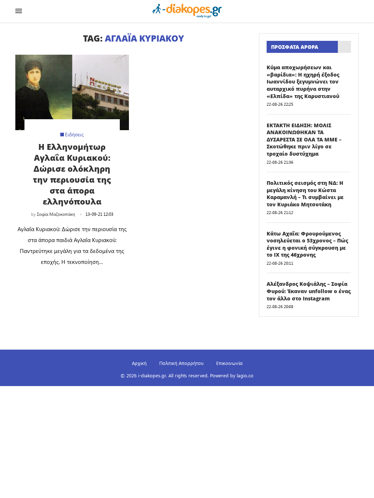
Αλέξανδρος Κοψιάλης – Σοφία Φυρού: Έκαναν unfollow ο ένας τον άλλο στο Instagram (309, 290)
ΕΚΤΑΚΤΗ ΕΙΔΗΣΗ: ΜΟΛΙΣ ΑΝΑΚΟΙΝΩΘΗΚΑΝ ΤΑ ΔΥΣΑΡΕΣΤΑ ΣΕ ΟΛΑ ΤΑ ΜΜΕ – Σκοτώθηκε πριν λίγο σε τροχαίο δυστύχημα (304, 139)
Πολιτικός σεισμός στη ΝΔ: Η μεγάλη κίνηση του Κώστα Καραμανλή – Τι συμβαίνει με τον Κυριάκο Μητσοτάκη (305, 193)
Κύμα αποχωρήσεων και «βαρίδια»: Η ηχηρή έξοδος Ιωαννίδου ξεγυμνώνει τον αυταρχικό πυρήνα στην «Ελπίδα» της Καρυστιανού (303, 81)
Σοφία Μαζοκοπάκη (56, 214)
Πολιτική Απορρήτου (181, 363)
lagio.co (245, 375)
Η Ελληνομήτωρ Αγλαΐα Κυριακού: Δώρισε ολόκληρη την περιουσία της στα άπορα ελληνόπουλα (72, 174)
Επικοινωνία (229, 363)
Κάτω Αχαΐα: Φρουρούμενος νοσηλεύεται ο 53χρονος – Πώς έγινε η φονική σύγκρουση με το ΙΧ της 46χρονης (307, 244)
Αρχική (139, 363)
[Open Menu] (18, 11)
